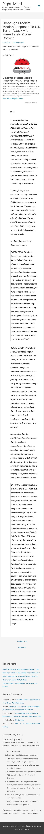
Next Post (22, 647)
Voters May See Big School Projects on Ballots (19, 676)
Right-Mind (12, 4)
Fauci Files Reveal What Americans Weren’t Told (20, 669)
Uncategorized (18, 42)
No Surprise (19, 720)
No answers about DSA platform (14, 680)
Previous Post (22, 641)
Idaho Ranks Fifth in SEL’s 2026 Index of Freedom (21, 673)
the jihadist (24, 136)
